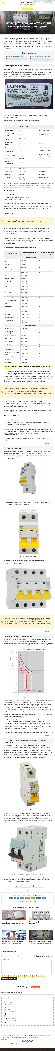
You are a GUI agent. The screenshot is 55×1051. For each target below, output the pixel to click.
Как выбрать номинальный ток (15, 56)
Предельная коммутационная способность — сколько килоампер (39, 59)
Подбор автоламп (27, 9)
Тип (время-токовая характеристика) (40, 56)
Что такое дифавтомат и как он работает (39, 922)
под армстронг (12, 1016)
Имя (3, 954)
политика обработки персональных (28, 1037)
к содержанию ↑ (49, 443)
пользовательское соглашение (9, 1037)
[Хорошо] (34, 901)
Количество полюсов (12, 58)
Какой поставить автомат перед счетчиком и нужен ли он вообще (40, 942)
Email (20, 954)
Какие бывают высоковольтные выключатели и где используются (13, 942)
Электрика (28, 29)
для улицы (10, 1007)
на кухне (10, 1009)
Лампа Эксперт (27, 2)
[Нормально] (33, 901)
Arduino (10, 997)
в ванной (10, 1000)
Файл (37, 954)
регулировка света (13, 1018)
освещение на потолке (14, 1013)
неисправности (12, 1011)
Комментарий (5, 959)
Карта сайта (4, 1039)
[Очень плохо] (30, 901)
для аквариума (11, 1002)
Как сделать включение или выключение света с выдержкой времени (13, 923)
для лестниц (11, 1004)
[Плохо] (31, 901)
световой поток (12, 1020)
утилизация (11, 1023)
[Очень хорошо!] (35, 901)
